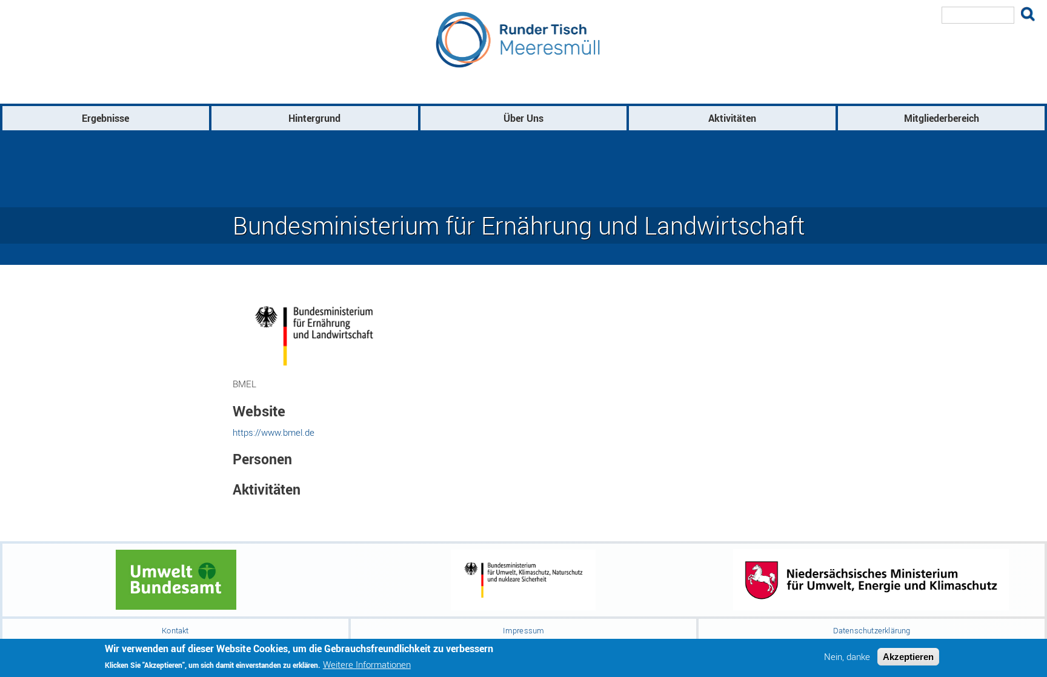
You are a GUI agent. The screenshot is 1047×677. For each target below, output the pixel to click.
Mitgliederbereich (941, 118)
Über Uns (523, 118)
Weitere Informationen (367, 664)
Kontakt (175, 630)
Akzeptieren (908, 657)
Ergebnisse (105, 118)
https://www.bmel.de (273, 432)
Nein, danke (847, 656)
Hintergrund (314, 118)
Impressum (524, 630)
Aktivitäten (732, 118)
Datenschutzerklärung (872, 630)
